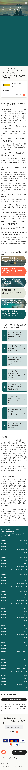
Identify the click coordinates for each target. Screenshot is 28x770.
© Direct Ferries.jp (5, 763)
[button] (14, 335)
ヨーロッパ (11, 69)
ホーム (3, 69)
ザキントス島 (5, 71)
